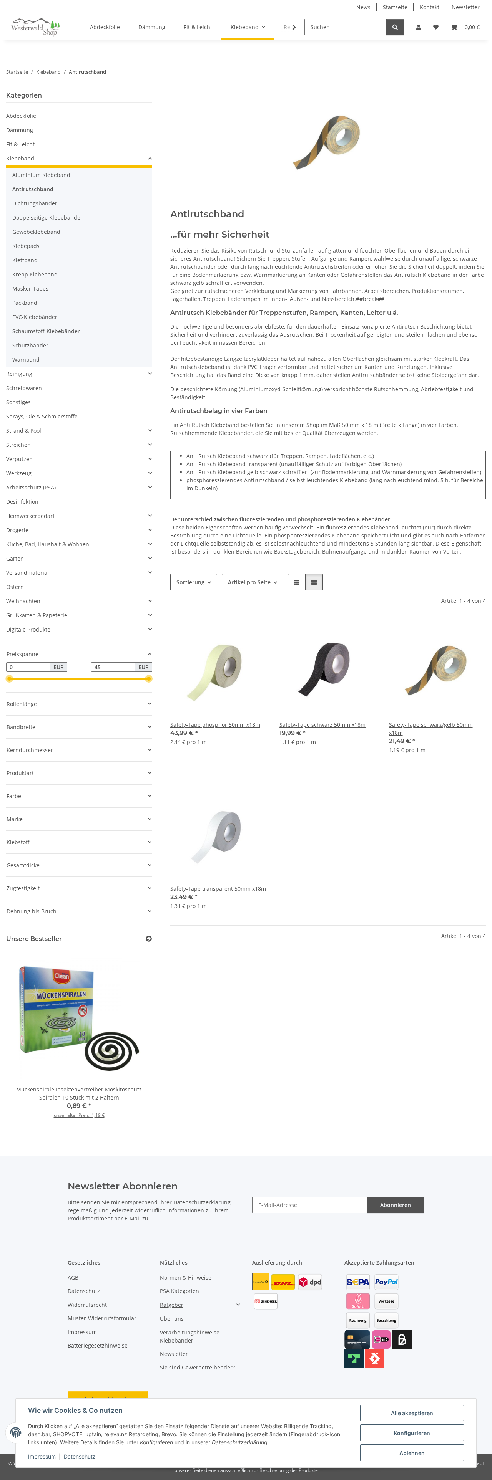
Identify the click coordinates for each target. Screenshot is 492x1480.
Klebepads (26, 246)
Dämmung (19, 130)
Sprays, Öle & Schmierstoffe (42, 416)
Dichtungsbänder (34, 203)
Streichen (18, 444)
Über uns (172, 1318)
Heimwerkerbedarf (30, 515)
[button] (418, 27)
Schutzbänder (30, 345)
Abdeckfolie (21, 115)
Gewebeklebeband (36, 231)
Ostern (15, 586)
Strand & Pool (23, 430)
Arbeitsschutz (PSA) (31, 487)
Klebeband (20, 158)
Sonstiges (18, 402)
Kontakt (429, 7)
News (363, 7)
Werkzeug (19, 473)
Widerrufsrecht (87, 1304)
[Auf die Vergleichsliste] (234, 636)
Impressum (42, 1456)
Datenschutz (80, 1456)
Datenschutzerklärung (202, 1202)
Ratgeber (171, 1304)
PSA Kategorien (179, 1291)
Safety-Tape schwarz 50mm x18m (322, 724)
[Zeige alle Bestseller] (149, 939)
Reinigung (19, 373)
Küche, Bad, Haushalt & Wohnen (47, 544)
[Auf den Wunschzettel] (254, 636)
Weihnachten (23, 601)
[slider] (9, 679)
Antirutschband (32, 189)
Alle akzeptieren (412, 1413)
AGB (73, 1277)
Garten (15, 558)
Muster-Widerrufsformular (102, 1318)
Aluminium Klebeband (41, 175)
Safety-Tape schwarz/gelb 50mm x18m (431, 728)
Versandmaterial (27, 572)
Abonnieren (395, 1205)
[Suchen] (395, 27)
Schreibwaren (24, 388)
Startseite (395, 7)
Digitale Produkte (28, 629)
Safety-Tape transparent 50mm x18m (218, 888)
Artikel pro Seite (249, 582)
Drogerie (17, 530)
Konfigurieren (412, 1433)
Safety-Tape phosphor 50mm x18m (215, 724)
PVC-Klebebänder (34, 317)
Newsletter (466, 7)
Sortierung (190, 582)
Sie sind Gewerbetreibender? (197, 1367)
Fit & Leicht (20, 144)
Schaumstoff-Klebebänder (46, 331)
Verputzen (19, 459)
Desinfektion (22, 501)
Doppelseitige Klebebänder (47, 217)
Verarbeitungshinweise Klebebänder (189, 1336)
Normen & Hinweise (185, 1277)
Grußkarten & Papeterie (36, 615)
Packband (24, 302)
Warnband (26, 359)
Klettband (25, 260)
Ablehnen (412, 1453)
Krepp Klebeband (35, 274)
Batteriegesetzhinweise (98, 1345)
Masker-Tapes (30, 288)
